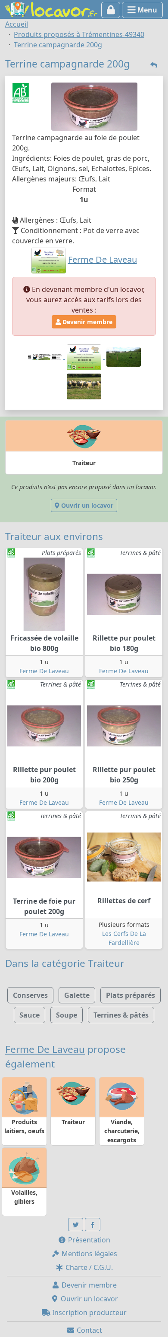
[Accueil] (51, 8)
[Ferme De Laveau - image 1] (85, 356)
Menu (146, 10)
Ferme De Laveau (44, 671)
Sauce (29, 1015)
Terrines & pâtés (121, 1015)
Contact (88, 1330)
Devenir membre (86, 322)
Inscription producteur (88, 1312)
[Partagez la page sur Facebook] (92, 1224)
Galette (77, 995)
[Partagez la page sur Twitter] (76, 1224)
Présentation (88, 1240)
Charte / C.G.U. (88, 1267)
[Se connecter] (111, 10)
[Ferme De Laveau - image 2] (124, 356)
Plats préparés (130, 995)
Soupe (66, 1015)
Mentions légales (88, 1253)
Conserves (30, 995)
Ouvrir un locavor (86, 505)
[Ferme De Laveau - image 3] (84, 385)
